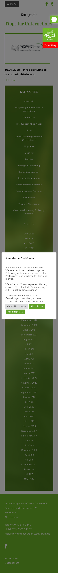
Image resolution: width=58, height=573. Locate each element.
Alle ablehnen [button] (37, 306)
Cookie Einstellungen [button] (16, 306)
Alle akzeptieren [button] (15, 312)
